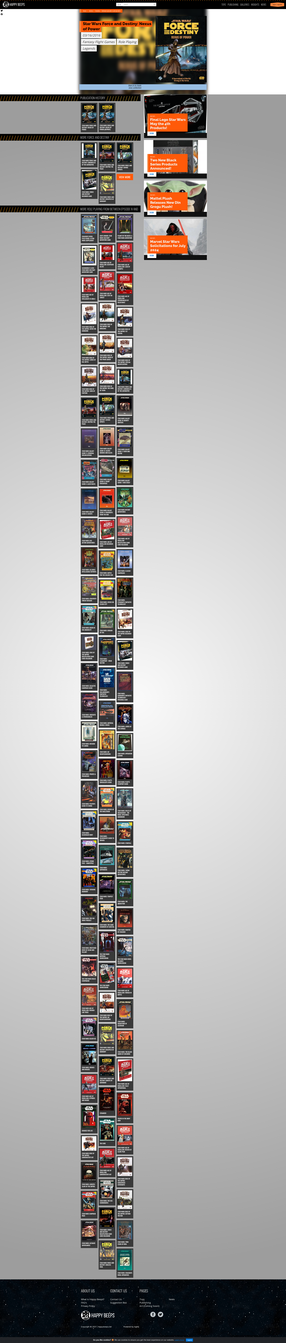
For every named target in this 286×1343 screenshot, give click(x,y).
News (263, 4)
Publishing (145, 1302)
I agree (189, 1340)
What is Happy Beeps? (92, 1299)
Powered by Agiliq (131, 1327)
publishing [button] (233, 4)
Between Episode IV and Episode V (111, 10)
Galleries (244, 4)
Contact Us (116, 1299)
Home (84, 10)
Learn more (179, 1340)
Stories (91, 10)
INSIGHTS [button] (255, 4)
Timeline (97, 10)
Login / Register (277, 4)
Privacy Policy (88, 1306)
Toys (223, 4)
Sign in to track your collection (134, 86)
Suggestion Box (118, 1302)
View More (124, 177)
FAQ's (84, 1302)
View (152, 133)
